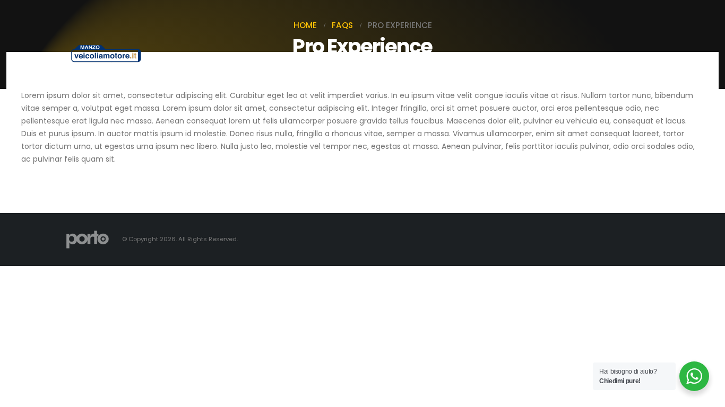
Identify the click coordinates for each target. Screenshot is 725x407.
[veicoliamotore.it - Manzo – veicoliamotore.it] (106, 53)
